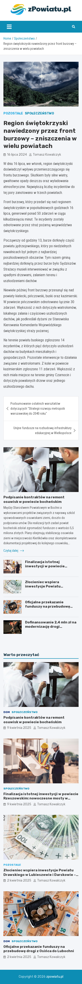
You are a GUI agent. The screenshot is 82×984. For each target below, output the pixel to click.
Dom (6, 712)
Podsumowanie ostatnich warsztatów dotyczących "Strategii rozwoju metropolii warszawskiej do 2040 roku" (37, 409)
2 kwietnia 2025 (19, 880)
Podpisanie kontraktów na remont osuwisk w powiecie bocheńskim (33, 499)
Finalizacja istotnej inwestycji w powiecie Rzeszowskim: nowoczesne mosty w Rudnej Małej (49, 568)
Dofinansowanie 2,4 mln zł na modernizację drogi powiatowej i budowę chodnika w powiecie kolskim (51, 629)
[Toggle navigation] (9, 27)
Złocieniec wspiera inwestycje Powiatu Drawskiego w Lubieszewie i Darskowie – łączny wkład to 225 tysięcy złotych (39, 874)
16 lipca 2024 (17, 155)
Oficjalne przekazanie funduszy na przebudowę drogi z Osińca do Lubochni (49, 606)
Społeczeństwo (39, 113)
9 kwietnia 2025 (19, 728)
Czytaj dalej (11, 550)
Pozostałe (13, 113)
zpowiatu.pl (54, 977)
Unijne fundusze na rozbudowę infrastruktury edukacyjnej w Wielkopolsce (42, 430)
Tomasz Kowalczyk (47, 155)
